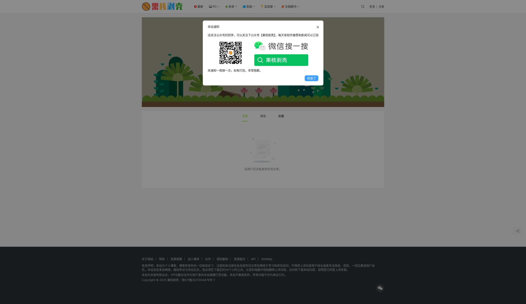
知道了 (311, 78)
